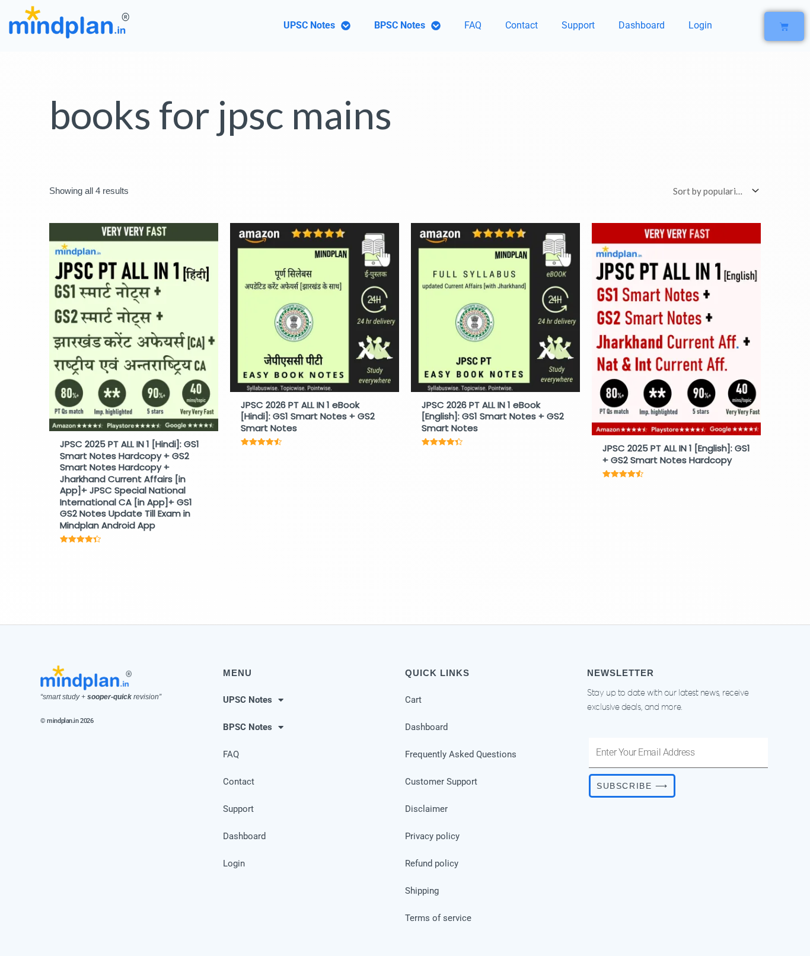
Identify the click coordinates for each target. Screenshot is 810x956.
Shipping (422, 890)
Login (700, 25)
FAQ (472, 25)
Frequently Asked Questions (460, 754)
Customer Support (441, 781)
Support (578, 25)
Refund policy (431, 863)
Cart (413, 699)
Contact (521, 25)
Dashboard (641, 25)
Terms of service (438, 918)
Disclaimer (426, 809)
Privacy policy (432, 836)
